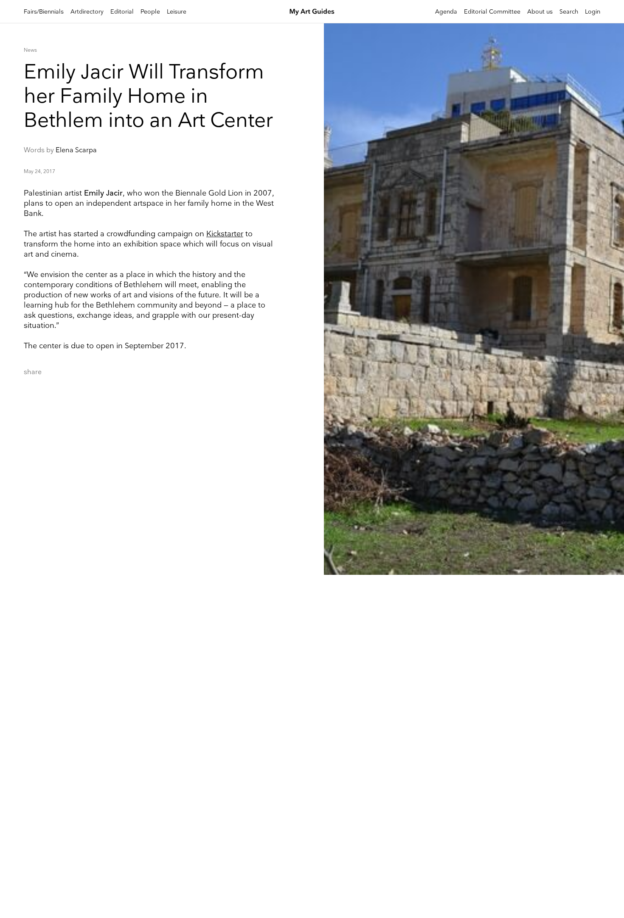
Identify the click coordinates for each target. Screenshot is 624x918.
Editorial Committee (492, 11)
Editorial (122, 11)
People (150, 11)
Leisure (176, 11)
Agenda (446, 11)
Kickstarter (224, 234)
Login (592, 11)
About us (540, 11)
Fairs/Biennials (44, 11)
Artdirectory (87, 11)
